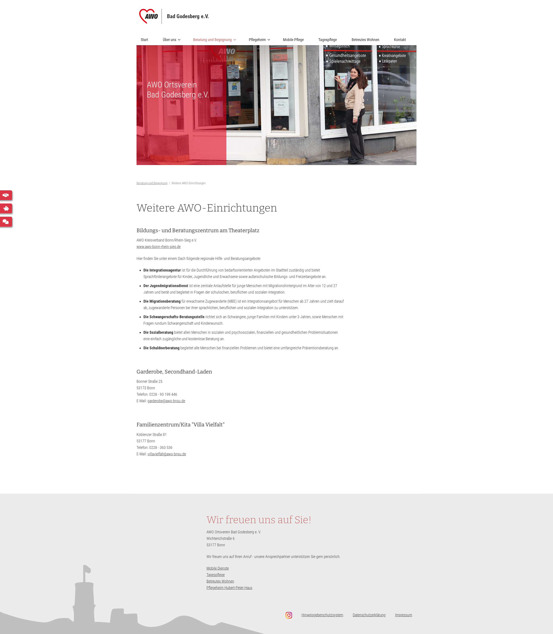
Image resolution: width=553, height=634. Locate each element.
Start (144, 39)
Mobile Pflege (293, 39)
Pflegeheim (255, 41)
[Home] (150, 16)
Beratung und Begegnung (210, 41)
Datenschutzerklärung (369, 615)
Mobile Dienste (218, 568)
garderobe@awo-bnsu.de (166, 401)
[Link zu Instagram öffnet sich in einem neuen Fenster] (291, 615)
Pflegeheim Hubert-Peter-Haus (229, 587)
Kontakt (400, 39)
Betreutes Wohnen (365, 39)
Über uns (167, 41)
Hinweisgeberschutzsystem (322, 615)
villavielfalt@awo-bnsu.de (167, 454)
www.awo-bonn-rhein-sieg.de (159, 246)
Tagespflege (327, 39)
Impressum (403, 615)
